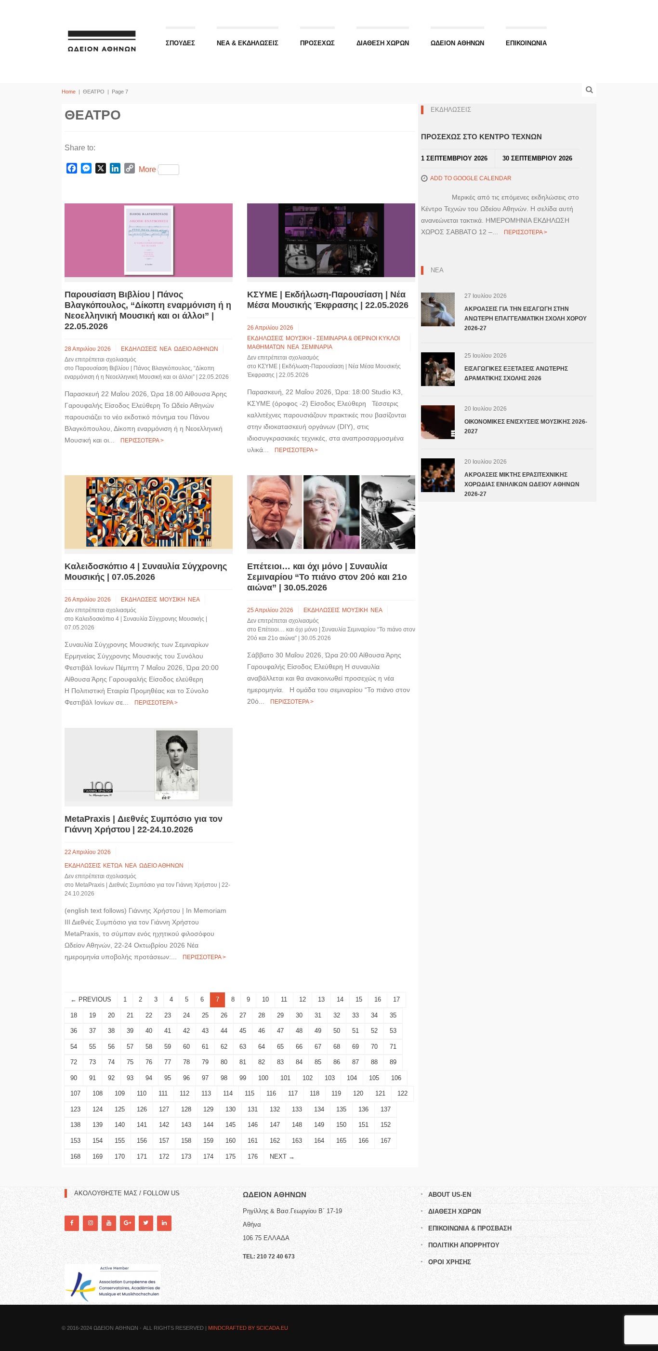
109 (120, 1093)
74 (111, 1062)
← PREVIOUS (90, 999)
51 (355, 1030)
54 (73, 1046)
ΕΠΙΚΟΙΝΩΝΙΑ (526, 43)
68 (336, 1046)
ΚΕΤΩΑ (112, 865)
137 (386, 1109)
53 (393, 1030)
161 (253, 1140)
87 (355, 1062)
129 (208, 1109)
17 (396, 999)
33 (355, 1015)
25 (205, 1015)
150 (341, 1124)
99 (242, 1078)
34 (374, 1015)
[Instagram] (90, 1223)
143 (186, 1124)
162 (275, 1140)
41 (167, 1030)
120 (358, 1093)
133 (297, 1109)
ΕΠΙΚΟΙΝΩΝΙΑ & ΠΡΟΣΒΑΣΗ (470, 1228)
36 (73, 1030)
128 (186, 1109)
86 (336, 1062)
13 (321, 999)
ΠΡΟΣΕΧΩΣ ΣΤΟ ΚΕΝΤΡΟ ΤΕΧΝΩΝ (481, 137)
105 (374, 1078)
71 (393, 1046)
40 (148, 1030)
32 (336, 1015)
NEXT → (282, 1156)
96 (186, 1078)
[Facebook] (72, 1223)
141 (142, 1124)
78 (186, 1062)
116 (271, 1093)
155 (120, 1140)
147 (275, 1124)
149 (319, 1124)
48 (299, 1030)
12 (302, 999)
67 (318, 1046)
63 (242, 1046)
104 (352, 1078)
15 (358, 999)
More (147, 169)
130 (230, 1109)
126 (142, 1109)
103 (330, 1078)
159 (208, 1140)
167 (386, 1140)
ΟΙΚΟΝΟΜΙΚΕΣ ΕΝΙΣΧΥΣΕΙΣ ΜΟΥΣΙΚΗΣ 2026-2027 (525, 426)
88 (374, 1062)
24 (186, 1015)
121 (380, 1093)
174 (208, 1156)
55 (92, 1046)
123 (75, 1109)
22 (148, 1015)
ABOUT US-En (449, 1194)
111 (163, 1093)
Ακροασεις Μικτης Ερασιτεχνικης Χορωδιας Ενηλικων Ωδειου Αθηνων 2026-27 (521, 484)
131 (253, 1109)
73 (92, 1062)
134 (319, 1109)
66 (299, 1046)
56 (111, 1046)
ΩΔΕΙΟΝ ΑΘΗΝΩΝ (457, 43)
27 (242, 1015)
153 (75, 1140)
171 (142, 1156)
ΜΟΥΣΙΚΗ (172, 599)
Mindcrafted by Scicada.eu (248, 1328)
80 (224, 1062)
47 (280, 1030)
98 (224, 1078)
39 (130, 1030)
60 (186, 1046)
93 (130, 1078)
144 (208, 1124)
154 (97, 1140)
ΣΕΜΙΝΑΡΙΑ (317, 347)
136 (363, 1109)
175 (230, 1156)
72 (73, 1062)
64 (261, 1046)
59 (167, 1046)
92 (111, 1078)
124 (97, 1109)
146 (253, 1124)
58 (148, 1046)
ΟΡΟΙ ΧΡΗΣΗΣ (449, 1262)
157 (164, 1140)
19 (92, 1015)
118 (314, 1093)
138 (75, 1124)
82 (261, 1062)
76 (148, 1062)
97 (205, 1078)
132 (275, 1109)
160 (230, 1140)
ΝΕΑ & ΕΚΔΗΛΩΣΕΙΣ (247, 43)
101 (285, 1078)
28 (261, 1015)
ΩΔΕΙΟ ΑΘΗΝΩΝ (196, 349)
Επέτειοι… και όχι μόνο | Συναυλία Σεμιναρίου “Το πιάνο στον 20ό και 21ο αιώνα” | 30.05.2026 (327, 577)
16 (377, 999)
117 (293, 1093)
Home (69, 91)
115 (249, 1093)
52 (374, 1030)
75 (130, 1062)
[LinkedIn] (164, 1223)
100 (263, 1078)
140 (120, 1124)
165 (341, 1140)
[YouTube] (109, 1223)
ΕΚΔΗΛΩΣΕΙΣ (139, 349)
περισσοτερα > (142, 440)
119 (336, 1093)
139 (97, 1124)
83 (280, 1062)
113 (206, 1093)
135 (341, 1109)
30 (299, 1015)
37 (92, 1030)
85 (318, 1062)
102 (308, 1078)
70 (374, 1046)
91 (92, 1078)
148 (297, 1124)
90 (73, 1078)
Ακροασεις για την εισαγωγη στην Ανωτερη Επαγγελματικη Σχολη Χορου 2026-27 (525, 319)
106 (396, 1078)
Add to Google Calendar (471, 178)
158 (186, 1140)
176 (253, 1156)
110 (141, 1093)
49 (318, 1030)
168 (75, 1156)
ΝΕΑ (165, 349)
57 (130, 1046)
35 (393, 1015)
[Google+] (127, 1223)
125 (120, 1109)
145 (230, 1124)
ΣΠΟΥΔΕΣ (180, 43)
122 (402, 1093)
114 (228, 1093)
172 (164, 1156)
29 (280, 1015)
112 (184, 1093)
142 (164, 1124)
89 (393, 1062)
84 (299, 1062)
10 (265, 999)
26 (224, 1015)
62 (224, 1046)
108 (97, 1093)
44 (224, 1030)
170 (120, 1156)
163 (297, 1140)
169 (97, 1156)
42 (186, 1030)
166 (363, 1140)
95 (167, 1078)
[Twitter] (146, 1223)
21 (130, 1015)
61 (205, 1046)
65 (280, 1046)
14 (340, 999)
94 (148, 1078)
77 (167, 1062)
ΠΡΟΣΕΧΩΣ (317, 43)
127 (164, 1109)
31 (318, 1015)
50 (336, 1030)
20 (111, 1015)
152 (386, 1124)
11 (284, 999)
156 (142, 1140)
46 (261, 1030)
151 (363, 1124)
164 (319, 1140)
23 (167, 1015)
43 (205, 1030)
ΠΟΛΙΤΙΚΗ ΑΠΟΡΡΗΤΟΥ (464, 1245)
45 (242, 1030)
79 (205, 1062)
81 (242, 1062)
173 (186, 1156)
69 (355, 1046)
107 (75, 1093)
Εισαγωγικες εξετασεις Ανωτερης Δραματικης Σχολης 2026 (516, 373)
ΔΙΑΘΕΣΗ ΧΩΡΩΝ (382, 43)
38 (111, 1030)
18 (73, 1015)
